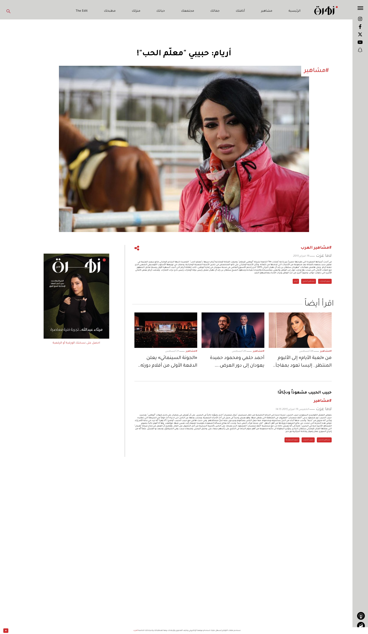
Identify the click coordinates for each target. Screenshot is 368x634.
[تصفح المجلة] (361, 626)
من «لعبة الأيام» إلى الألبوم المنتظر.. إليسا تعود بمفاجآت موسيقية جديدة (301, 363)
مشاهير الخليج (309, 281)
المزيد (135, 631)
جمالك (215, 11)
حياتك (160, 11)
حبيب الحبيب (308, 440)
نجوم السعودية (292, 440)
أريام (296, 281)
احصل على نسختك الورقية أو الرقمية (76, 343)
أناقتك (240, 11)
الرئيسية (295, 11)
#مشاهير (326, 351)
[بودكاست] (361, 616)
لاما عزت (324, 256)
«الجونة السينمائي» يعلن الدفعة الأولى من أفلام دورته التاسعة (169, 363)
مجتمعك (187, 11)
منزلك (136, 11)
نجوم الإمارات (325, 281)
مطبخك (110, 11)
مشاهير (266, 11)
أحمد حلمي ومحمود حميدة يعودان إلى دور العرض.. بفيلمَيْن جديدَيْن (237, 363)
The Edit (82, 11)
